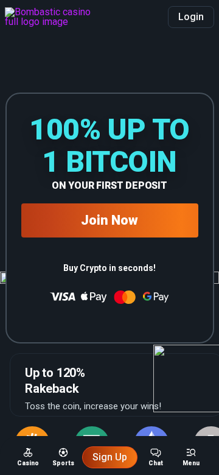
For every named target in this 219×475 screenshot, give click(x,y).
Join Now (109, 220)
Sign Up (109, 457)
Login (191, 17)
